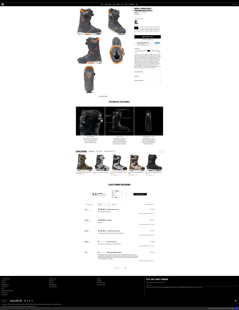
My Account (4, 280)
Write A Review (140, 194)
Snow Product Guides (101, 284)
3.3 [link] (140, 12)
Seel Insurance (4, 292)
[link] (25, 300)
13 (157, 30)
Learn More (232, 308)
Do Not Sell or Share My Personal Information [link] (33, 304)
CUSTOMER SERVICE (6, 278)
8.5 (148, 27)
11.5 (149, 30)
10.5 (140, 30)
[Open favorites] (235, 300)
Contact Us (4, 282)
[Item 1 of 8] (84, 163)
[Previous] (92, 1)
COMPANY (99, 278)
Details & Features (138, 71)
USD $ (4, 300)
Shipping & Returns (138, 80)
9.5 (157, 27)
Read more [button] (111, 258)
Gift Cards (51, 282)
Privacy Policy (183, 287)
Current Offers (4, 294)
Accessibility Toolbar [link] (57, 304)
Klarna (3, 288)
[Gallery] (84, 163)
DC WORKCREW (52, 284)
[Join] (235, 285)
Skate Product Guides (101, 282)
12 (153, 30)
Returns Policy (4, 286)
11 (144, 30)
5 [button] (123, 267)
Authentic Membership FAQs (7, 290)
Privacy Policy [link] (5, 304)
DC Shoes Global (53, 286)
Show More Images (103, 96)
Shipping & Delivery (5, 284)
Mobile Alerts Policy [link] (20, 304)
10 (136, 30)
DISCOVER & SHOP (52, 278)
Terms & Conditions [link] (12, 304)
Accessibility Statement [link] (47, 304)
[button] (119, 191)
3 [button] (119, 267)
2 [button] (117, 267)
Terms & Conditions (165, 287)
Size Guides (99, 280)
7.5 (140, 27)
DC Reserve (51, 280)
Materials (136, 76)
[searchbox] (91, 204)
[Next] (147, 1)
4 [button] (121, 267)
